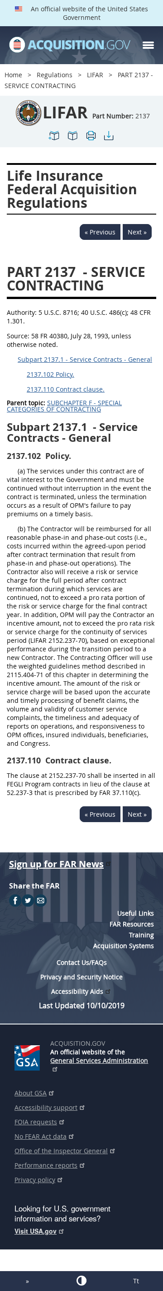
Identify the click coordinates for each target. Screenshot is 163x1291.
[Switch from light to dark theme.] (81, 1280)
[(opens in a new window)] (28, 1056)
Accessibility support (45, 1107)
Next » (137, 232)
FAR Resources (132, 924)
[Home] (69, 45)
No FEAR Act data (40, 1136)
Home (13, 74)
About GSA (30, 1093)
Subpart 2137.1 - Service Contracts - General (85, 359)
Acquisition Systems (123, 945)
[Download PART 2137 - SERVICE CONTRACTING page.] (108, 139)
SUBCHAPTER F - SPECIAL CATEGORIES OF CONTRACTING (64, 405)
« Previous (100, 232)
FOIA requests (35, 1122)
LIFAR (95, 74)
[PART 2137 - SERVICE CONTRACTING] (54, 139)
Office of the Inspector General (61, 1150)
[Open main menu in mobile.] (148, 45)
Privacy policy (34, 1179)
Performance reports (45, 1165)
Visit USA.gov (35, 1231)
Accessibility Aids (77, 991)
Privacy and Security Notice (81, 977)
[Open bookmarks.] (72, 139)
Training (141, 935)
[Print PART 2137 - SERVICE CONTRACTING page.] (90, 139)
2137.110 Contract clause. (66, 389)
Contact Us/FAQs (82, 962)
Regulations (54, 74)
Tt (136, 1281)
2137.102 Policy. (50, 374)
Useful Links (135, 913)
